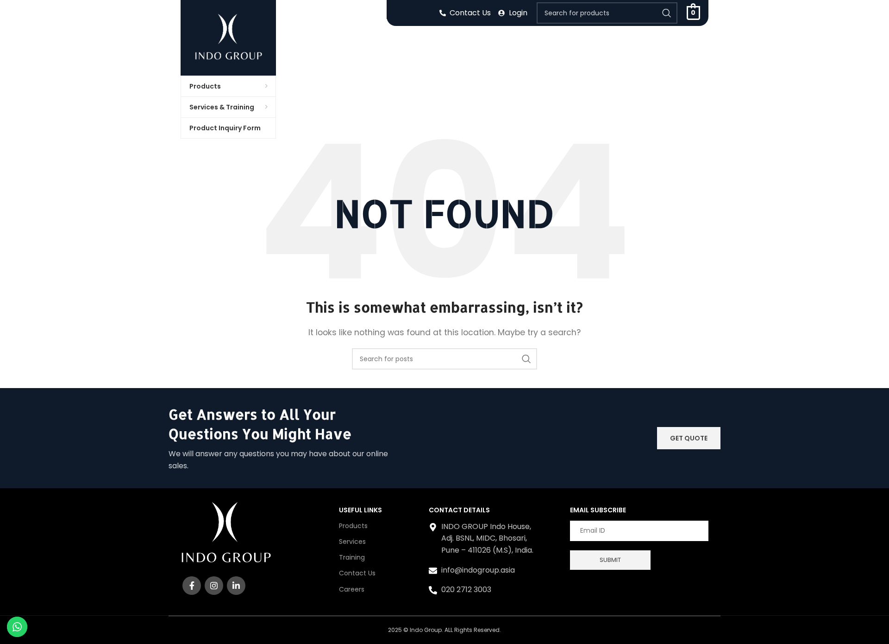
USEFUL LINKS (360, 510)
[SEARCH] (666, 13)
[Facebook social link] (191, 585)
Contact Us (357, 573)
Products (353, 525)
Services (352, 541)
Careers (351, 589)
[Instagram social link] (214, 585)
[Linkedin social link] (236, 585)
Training (352, 557)
